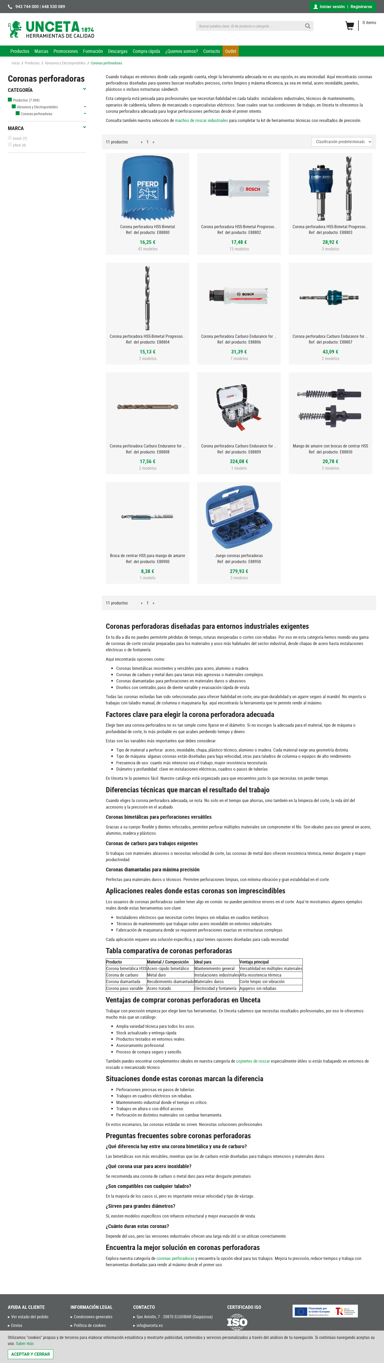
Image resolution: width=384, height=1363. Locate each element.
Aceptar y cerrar (30, 1354)
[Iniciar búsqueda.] (307, 26)
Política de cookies (90, 1325)
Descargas (117, 51)
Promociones (66, 51)
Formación (93, 51)
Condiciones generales (93, 1317)
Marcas (41, 51)
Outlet (230, 51)
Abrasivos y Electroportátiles (65, 62)
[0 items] (361, 24)
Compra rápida (146, 51)
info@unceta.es (150, 1325)
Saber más (25, 1343)
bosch (17, 138)
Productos (19, 51)
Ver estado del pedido (29, 1317)
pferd (17, 145)
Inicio (16, 62)
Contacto (211, 51)
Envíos (16, 1325)
